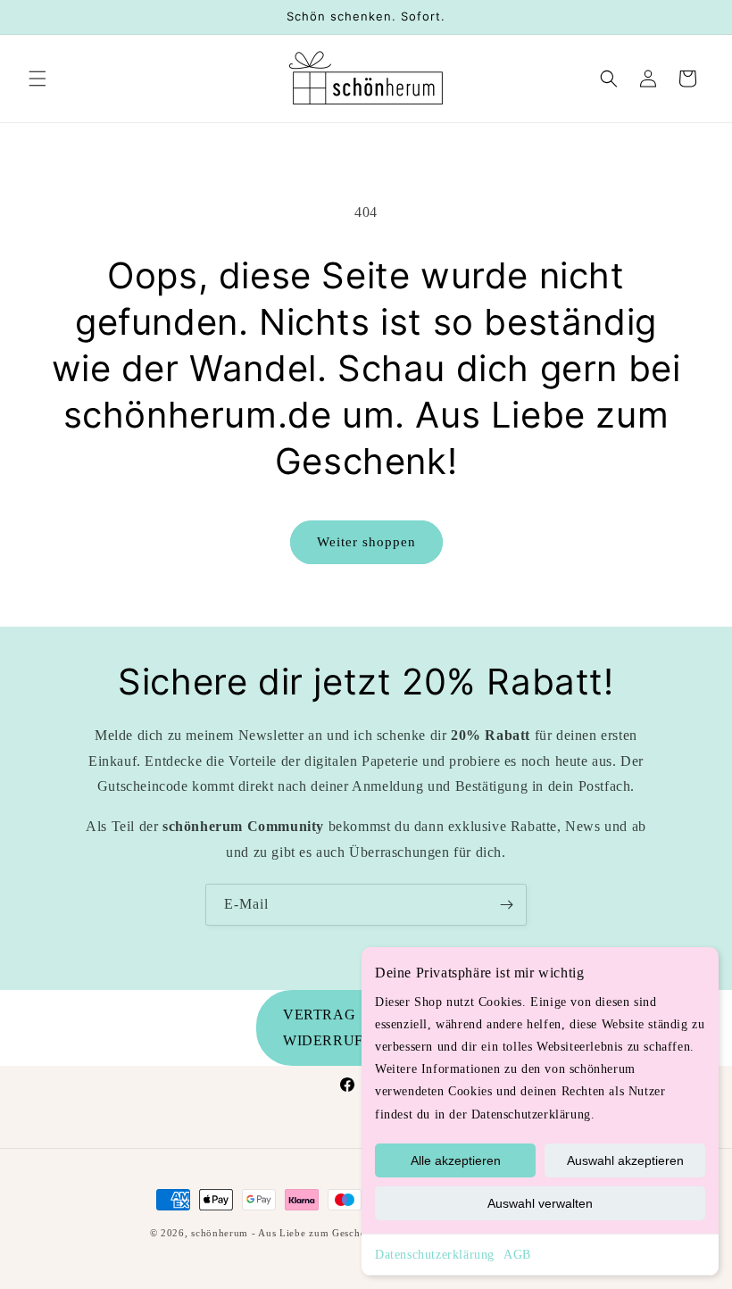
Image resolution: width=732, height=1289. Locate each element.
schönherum (219, 1232)
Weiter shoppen (366, 542)
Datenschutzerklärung (435, 1254)
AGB (517, 1254)
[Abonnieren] (506, 905)
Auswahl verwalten (540, 1203)
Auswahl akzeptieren (625, 1160)
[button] (37, 78)
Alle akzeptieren (456, 1160)
